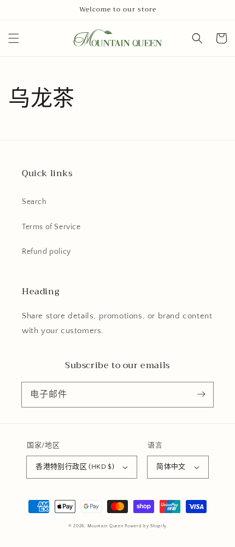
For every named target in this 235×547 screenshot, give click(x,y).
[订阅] (201, 394)
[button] (14, 38)
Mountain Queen (105, 525)
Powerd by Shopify (146, 525)
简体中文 (171, 466)
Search (34, 201)
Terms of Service (51, 227)
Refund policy (46, 251)
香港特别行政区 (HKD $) (75, 466)
